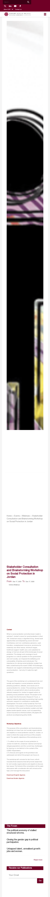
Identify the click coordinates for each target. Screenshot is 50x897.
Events (17, 516)
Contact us (18, 9)
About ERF (7, 9)
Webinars (26, 516)
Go (40, 881)
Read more (38, 860)
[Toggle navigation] (45, 14)
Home (9, 516)
